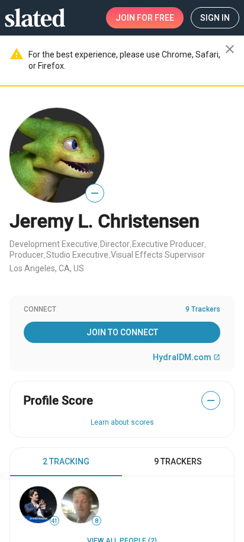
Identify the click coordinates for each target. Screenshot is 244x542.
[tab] (66, 462)
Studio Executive (77, 254)
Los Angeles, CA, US (46, 268)
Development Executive (53, 244)
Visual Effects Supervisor (158, 254)
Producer (26, 254)
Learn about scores (122, 422)
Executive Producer (168, 244)
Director (115, 244)
